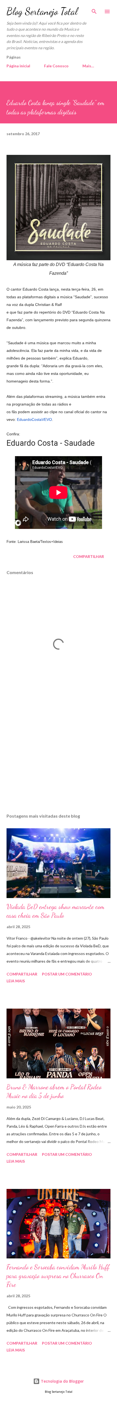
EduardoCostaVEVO (34, 419)
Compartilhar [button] (88, 556)
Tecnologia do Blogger (62, 1381)
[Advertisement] (58, 757)
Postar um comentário (67, 974)
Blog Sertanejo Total (42, 11)
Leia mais (16, 981)
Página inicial (18, 65)
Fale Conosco (56, 65)
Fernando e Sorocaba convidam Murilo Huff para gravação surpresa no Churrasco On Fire (58, 1276)
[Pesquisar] (94, 10)
